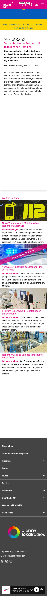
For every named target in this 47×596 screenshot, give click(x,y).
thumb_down (31, 589)
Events (5, 468)
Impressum (6, 551)
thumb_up (41, 589)
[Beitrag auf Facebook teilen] (18, 39)
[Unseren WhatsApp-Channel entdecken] (2, 561)
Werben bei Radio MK (12, 505)
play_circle (36, 590)
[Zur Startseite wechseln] (8, 4)
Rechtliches (7, 513)
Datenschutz (20, 551)
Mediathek (7, 490)
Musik (5, 476)
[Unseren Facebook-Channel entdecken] (6, 561)
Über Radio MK (9, 498)
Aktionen (6, 461)
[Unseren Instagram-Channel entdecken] (11, 561)
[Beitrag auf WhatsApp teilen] (13, 39)
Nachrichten (7, 446)
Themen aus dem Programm (15, 453)
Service (5, 483)
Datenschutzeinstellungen (13, 556)
